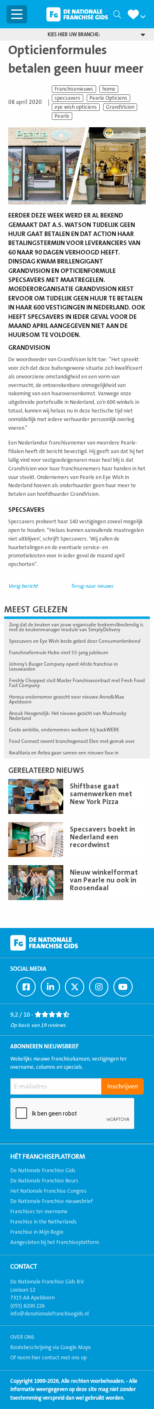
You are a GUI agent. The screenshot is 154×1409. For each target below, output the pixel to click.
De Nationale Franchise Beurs (44, 1181)
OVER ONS (22, 1337)
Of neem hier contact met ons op (48, 1358)
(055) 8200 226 (27, 1306)
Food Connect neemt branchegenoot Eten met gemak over (72, 741)
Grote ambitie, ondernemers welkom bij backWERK (64, 730)
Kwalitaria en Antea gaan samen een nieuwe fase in (64, 753)
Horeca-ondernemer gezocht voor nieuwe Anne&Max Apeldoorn (66, 699)
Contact (23, 1266)
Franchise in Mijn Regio (36, 1232)
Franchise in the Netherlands (43, 1222)
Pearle (62, 116)
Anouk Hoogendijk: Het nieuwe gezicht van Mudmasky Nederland (67, 715)
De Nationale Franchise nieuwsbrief (51, 1201)
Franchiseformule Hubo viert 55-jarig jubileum (58, 652)
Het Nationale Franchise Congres (48, 1191)
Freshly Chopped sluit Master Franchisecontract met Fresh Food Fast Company (77, 683)
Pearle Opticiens (108, 98)
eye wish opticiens (76, 107)
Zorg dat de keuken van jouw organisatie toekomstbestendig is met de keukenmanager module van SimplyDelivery (76, 627)
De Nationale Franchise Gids (77, 14)
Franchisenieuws (74, 89)
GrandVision (120, 107)
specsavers (67, 98)
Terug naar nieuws (92, 586)
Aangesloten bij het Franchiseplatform (54, 1242)
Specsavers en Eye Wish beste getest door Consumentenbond (74, 641)
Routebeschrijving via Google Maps (50, 1347)
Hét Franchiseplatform (47, 1156)
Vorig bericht (23, 586)
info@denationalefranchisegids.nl (49, 1314)
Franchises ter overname (39, 1211)
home (108, 89)
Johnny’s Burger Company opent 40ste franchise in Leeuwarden (63, 666)
